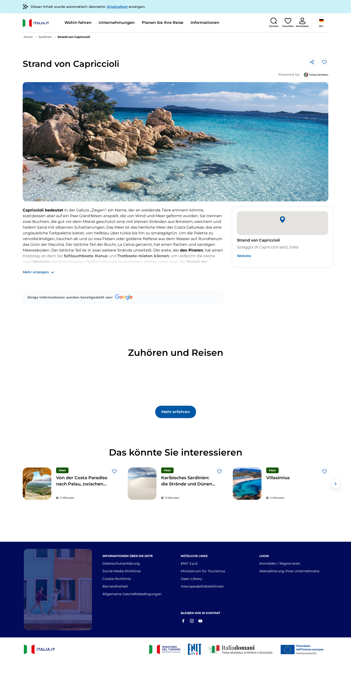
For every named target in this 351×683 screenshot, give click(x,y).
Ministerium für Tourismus (203, 571)
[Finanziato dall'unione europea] (303, 649)
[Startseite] (42, 23)
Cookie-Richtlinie (116, 579)
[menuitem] (78, 23)
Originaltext (117, 7)
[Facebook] (183, 620)
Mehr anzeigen (36, 272)
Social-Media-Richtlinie (121, 571)
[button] (273, 22)
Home (28, 37)
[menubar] (142, 23)
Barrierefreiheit (115, 586)
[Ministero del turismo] (164, 649)
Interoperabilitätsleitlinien (202, 586)
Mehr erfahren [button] (175, 412)
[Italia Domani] (240, 649)
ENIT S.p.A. (189, 563)
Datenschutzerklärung (121, 563)
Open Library (191, 579)
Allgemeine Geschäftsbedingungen (131, 594)
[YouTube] (200, 620)
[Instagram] (191, 620)
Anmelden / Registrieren (279, 563)
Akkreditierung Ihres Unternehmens (289, 571)
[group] (70, 484)
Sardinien (45, 37)
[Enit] (194, 649)
